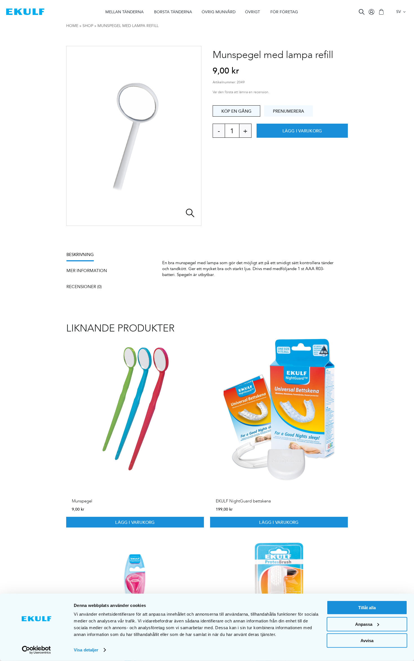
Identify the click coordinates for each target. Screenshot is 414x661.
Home (72, 26)
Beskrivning (80, 254)
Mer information (86, 270)
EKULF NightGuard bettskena (243, 501)
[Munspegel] (135, 410)
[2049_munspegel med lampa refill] (133, 136)
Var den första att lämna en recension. (241, 92)
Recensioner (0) (84, 286)
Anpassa (363, 624)
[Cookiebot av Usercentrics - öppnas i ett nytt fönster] (36, 650)
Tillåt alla (367, 607)
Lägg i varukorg (302, 130)
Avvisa (366, 640)
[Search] (361, 12)
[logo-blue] (25, 10)
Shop (88, 26)
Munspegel (82, 501)
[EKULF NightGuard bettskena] (279, 410)
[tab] (83, 256)
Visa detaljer (86, 649)
